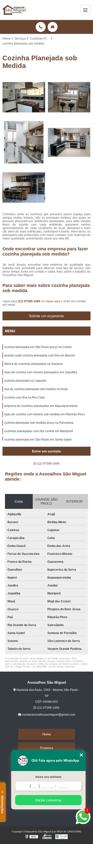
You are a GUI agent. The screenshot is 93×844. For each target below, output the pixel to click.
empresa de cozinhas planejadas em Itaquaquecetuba (41, 406)
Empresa (46, 748)
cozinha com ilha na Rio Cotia (24, 397)
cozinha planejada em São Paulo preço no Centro (38, 347)
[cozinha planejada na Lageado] (23, 187)
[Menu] (85, 9)
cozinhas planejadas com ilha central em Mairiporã (38, 431)
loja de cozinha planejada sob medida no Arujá (36, 389)
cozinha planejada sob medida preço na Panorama (38, 422)
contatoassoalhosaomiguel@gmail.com (48, 714)
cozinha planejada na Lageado (25, 380)
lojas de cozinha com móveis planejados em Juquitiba (40, 372)
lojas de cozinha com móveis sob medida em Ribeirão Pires (44, 414)
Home (46, 734)
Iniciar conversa (48, 800)
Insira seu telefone (48, 777)
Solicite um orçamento (46, 316)
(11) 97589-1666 (29, 301)
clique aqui (52, 301)
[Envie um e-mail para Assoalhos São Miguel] (53, 27)
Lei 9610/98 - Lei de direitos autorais (53, 666)
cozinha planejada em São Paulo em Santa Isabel (38, 439)
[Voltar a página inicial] (14, 10)
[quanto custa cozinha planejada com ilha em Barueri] (69, 97)
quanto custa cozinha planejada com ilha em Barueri (39, 355)
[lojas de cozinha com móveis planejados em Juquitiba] (69, 142)
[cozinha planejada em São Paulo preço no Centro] (23, 97)
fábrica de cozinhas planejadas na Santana (33, 364)
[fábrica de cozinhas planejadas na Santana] (23, 142)
